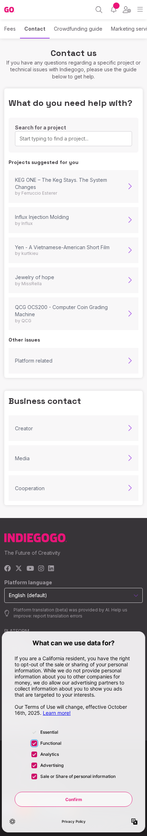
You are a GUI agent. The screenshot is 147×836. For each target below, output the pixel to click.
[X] (18, 569)
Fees (10, 29)
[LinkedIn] (51, 569)
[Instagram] (41, 569)
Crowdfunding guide (78, 29)
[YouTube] (30, 569)
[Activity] (114, 9)
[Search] (99, 9)
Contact (34, 29)
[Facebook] (7, 569)
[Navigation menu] (140, 9)
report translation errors (57, 616)
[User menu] (127, 10)
